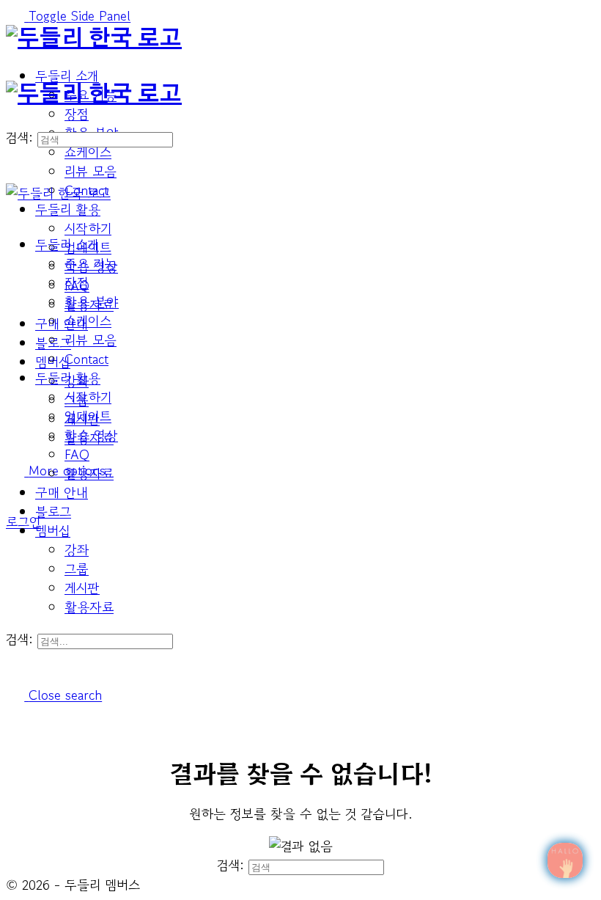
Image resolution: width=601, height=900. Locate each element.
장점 (76, 282)
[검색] (15, 502)
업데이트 (87, 415)
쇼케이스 (87, 320)
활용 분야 (91, 301)
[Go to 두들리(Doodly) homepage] (94, 39)
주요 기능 (90, 263)
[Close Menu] (15, 212)
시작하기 (87, 396)
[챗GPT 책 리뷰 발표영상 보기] (565, 860)
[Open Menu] (15, 71)
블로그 (53, 511)
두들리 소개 (67, 244)
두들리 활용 (67, 377)
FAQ (76, 454)
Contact (86, 358)
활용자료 (89, 606)
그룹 (76, 568)
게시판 (82, 587)
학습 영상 (91, 434)
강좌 (76, 549)
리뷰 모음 (90, 339)
